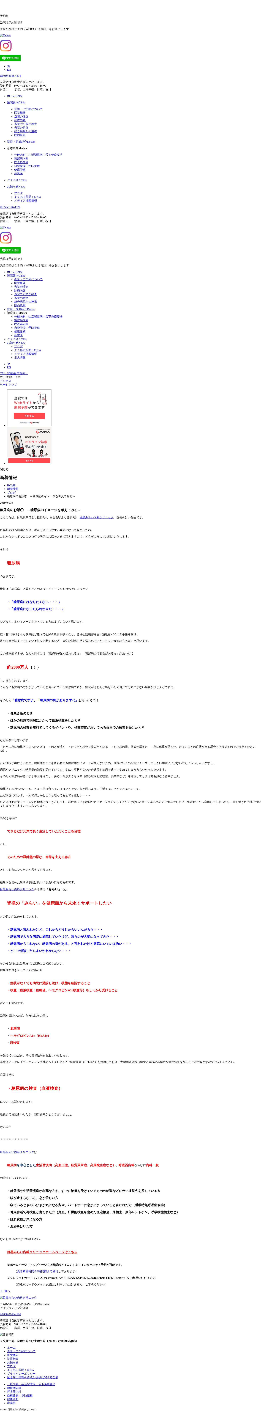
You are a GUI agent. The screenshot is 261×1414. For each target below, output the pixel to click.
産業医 (18, 173)
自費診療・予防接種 (27, 165)
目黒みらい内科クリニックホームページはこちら (42, 1252)
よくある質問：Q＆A (27, 196)
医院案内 (16, 275)
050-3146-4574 (10, 75)
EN (9, 69)
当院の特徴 (21, 127)
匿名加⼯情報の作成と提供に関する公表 (32, 1377)
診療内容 (20, 120)
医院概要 (20, 112)
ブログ (18, 193)
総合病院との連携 (25, 131)
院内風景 (20, 135)
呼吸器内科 (21, 162)
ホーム (15, 271)
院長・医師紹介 (21, 309)
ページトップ (8, 384)
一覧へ (6, 1290)
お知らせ (16, 342)
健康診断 (20, 169)
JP (8, 66)
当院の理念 (21, 116)
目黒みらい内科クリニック (97, 517)
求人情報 (20, 357)
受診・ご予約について (28, 109)
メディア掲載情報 (25, 200)
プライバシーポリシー (21, 1373)
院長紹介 (12, 1358)
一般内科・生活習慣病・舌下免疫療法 (38, 154)
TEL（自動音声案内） (14, 373)
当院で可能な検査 (25, 123)
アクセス (16, 338)
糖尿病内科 (21, 158)
